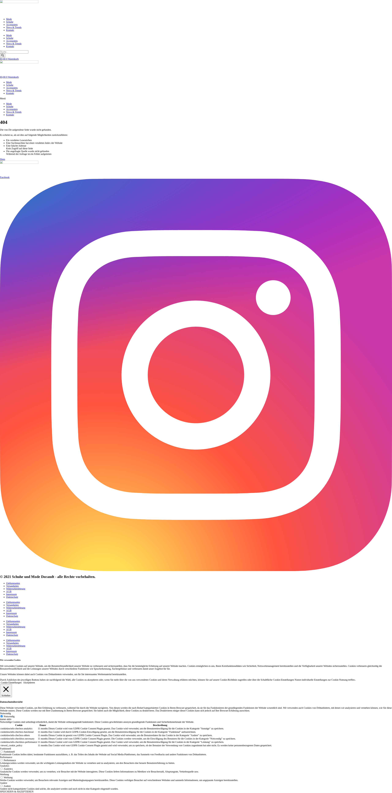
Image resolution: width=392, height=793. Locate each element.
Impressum (11, 594)
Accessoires (12, 24)
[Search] (2, 56)
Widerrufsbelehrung (15, 588)
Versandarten (12, 586)
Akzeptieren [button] (29, 682)
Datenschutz (12, 597)
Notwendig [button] (5, 713)
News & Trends (13, 27)
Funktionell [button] (5, 748)
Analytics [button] (4, 765)
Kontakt (10, 30)
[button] (196, 98)
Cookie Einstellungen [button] (11, 682)
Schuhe (9, 22)
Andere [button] (3, 783)
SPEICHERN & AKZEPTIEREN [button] (17, 791)
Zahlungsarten (13, 583)
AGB (8, 591)
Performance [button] (6, 757)
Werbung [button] (4, 774)
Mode (9, 19)
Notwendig (9, 716)
